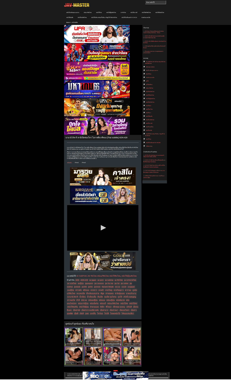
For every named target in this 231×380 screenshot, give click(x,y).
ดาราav (128, 290)
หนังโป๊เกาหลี (133, 12)
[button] (103, 228)
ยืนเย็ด (100, 297)
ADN (77, 280)
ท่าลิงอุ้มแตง (120, 293)
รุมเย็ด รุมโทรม (110, 297)
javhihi (84, 287)
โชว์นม (100, 313)
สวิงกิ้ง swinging (130, 297)
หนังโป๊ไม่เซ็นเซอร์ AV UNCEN (129, 17)
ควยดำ (101, 290)
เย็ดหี (76, 313)
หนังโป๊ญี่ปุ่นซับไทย (111, 12)
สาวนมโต (71, 300)
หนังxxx (102, 300)
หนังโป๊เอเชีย (149, 130)
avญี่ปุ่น (81, 283)
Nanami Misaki (108, 287)
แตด (87, 313)
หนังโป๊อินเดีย (69, 17)
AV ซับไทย (123, 12)
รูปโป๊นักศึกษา (149, 84)
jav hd (117, 283)
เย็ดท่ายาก (104, 310)
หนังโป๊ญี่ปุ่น (84, 307)
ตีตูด (102, 293)
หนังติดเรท (120, 300)
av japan (92, 280)
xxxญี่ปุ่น (70, 290)
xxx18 (124, 287)
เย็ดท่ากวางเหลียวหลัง (90, 310)
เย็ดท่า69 (76, 310)
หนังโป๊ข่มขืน (72, 307)
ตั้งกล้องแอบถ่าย (92, 293)
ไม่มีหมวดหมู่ (149, 146)
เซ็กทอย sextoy (119, 307)
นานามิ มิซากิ (72, 297)
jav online (124, 283)
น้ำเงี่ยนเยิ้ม (91, 297)
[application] (102, 228)
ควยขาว (94, 290)
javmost (97, 287)
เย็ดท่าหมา (114, 310)
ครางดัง (78, 290)
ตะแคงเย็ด (81, 293)
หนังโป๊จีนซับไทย (159, 12)
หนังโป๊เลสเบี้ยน (149, 126)
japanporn (89, 283)
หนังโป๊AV (133, 303)
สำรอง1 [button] (77, 162)
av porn (101, 280)
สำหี (78, 300)
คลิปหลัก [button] (69, 162)
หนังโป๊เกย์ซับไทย (82, 17)
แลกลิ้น (93, 313)
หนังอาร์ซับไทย (88, 12)
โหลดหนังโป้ (115, 313)
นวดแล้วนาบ (131, 293)
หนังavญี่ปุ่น (93, 300)
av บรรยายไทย (130, 280)
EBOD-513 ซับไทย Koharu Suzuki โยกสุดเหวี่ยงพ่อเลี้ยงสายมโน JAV (131, 362)
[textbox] (155, 2)
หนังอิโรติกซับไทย (150, 91)
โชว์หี (106, 313)
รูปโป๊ (147, 81)
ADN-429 (84, 280)
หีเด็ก (102, 307)
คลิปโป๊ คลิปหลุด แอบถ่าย (72, 12)
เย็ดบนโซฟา (124, 310)
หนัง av (84, 300)
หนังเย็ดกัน (94, 303)
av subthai (109, 280)
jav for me (109, 283)
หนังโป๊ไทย (99, 12)
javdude (77, 287)
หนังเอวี (103, 303)
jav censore (99, 283)
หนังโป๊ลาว (148, 112)
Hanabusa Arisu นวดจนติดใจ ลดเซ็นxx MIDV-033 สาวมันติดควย (112, 343)
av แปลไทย (71, 283)
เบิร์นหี (129, 307)
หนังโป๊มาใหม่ (149, 109)
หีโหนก (108, 307)
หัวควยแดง (94, 307)
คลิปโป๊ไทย (148, 74)
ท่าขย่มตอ (110, 293)
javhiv (90, 287)
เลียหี (82, 313)
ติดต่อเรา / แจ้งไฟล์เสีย (72, 22)
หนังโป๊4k (124, 303)
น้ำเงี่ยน (82, 297)
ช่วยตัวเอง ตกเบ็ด (145, 17)
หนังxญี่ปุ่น (110, 300)
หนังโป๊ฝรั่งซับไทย (146, 12)
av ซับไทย (119, 280)
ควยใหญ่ (108, 290)
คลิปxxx (86, 290)
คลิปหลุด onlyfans (150, 67)
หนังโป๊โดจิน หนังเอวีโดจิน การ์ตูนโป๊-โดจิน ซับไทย (104, 17)
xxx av (117, 287)
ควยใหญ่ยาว (119, 290)
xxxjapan (131, 287)
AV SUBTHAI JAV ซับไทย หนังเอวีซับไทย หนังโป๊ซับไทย (98, 276)
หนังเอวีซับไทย (113, 303)
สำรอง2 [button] (84, 162)
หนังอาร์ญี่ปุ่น (83, 303)
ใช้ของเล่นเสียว (128, 313)
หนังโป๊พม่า (148, 105)
